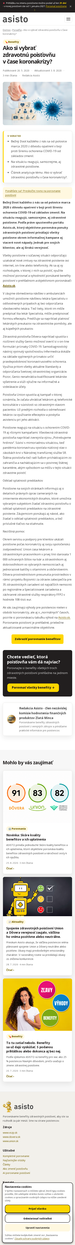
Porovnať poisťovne (50, 8)
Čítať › (10, 868)
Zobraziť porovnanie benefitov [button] (38, 639)
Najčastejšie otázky (14, 1160)
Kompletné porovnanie (16, 1156)
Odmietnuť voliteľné (37, 1218)
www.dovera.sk (11, 1137)
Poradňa (17, 30)
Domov (7, 30)
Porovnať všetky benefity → (33, 687)
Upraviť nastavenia (38, 1227)
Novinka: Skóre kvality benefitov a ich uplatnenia (26, 837)
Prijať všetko (37, 1208)
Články (6, 1164)
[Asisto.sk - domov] (15, 18)
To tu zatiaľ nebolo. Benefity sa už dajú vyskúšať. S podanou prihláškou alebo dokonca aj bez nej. (33, 1047)
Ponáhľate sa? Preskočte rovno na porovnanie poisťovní (33, 193)
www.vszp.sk (10, 1132)
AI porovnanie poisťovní (16, 1173)
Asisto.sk (9, 286)
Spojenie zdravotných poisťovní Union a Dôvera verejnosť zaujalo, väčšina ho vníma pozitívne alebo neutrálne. (34, 932)
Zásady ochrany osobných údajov (32, 1238)
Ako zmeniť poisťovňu (15, 1168)
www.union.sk (10, 1141)
